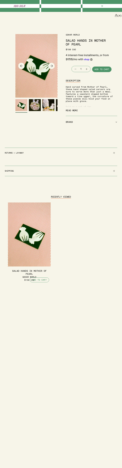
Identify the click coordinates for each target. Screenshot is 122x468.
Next (51, 66)
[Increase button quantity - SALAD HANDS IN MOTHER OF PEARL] (87, 69)
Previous (21, 66)
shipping (9, 171)
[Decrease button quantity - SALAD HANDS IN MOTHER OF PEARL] (75, 69)
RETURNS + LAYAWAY (14, 153)
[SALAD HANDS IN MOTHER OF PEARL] (29, 234)
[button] (91, 122)
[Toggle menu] (102, 6)
